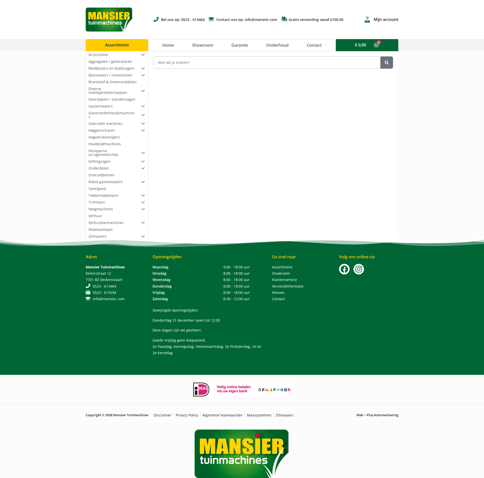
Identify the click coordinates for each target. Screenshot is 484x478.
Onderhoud (277, 45)
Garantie (239, 45)
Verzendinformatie (288, 286)
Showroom (202, 45)
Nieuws (278, 292)
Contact (314, 45)
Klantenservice (284, 279)
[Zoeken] (386, 63)
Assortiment (282, 267)
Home (168, 45)
